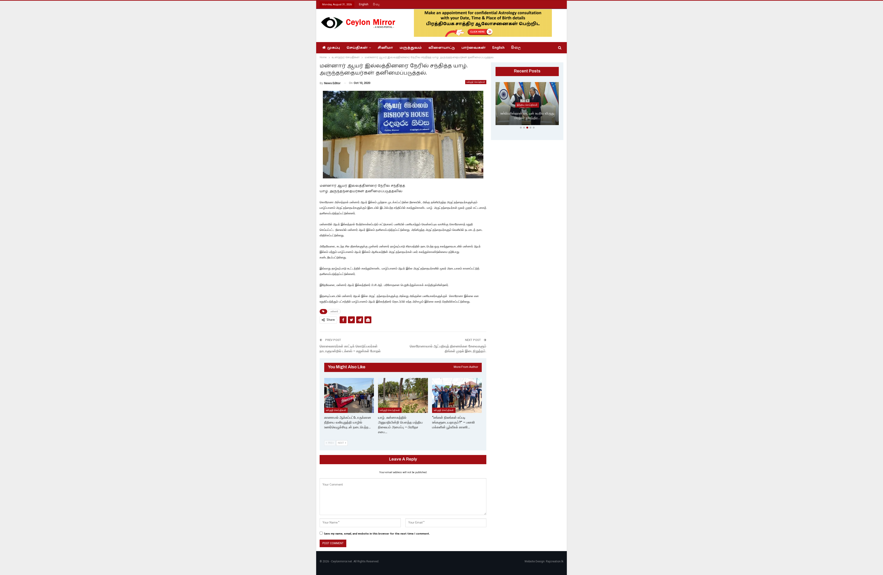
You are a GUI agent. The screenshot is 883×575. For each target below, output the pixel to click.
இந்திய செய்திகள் (527, 104)
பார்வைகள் (474, 48)
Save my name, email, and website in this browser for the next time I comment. (377, 534)
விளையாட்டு (441, 48)
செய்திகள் (357, 48)
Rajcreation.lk (554, 561)
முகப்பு (333, 48)
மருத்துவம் (411, 48)
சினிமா (385, 48)
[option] (527, 104)
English (363, 4)
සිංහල (376, 4)
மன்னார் (334, 311)
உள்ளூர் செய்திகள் (476, 82)
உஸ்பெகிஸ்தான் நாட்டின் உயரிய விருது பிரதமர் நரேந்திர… (527, 115)
